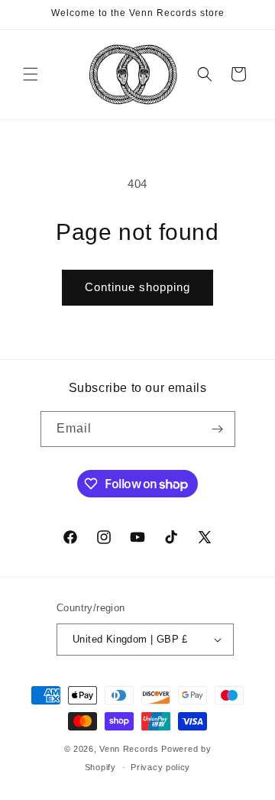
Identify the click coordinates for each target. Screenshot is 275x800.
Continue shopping (137, 286)
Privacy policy (160, 767)
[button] (30, 74)
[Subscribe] (218, 429)
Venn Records (128, 748)
